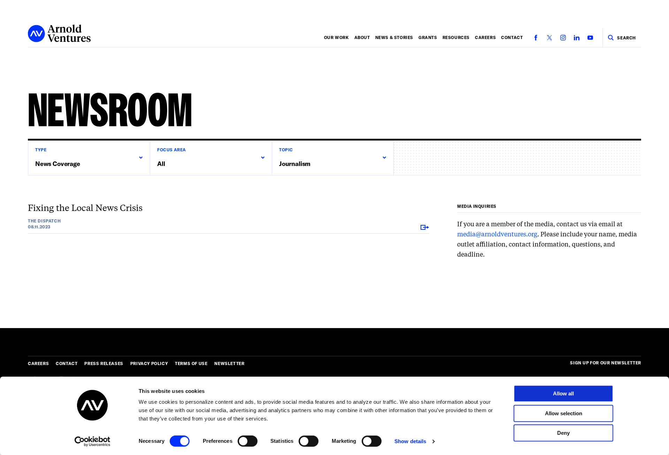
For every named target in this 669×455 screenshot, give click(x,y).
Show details (410, 441)
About (362, 37)
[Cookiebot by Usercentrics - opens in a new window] (92, 441)
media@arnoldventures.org (497, 235)
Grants (427, 37)
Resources (456, 37)
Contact (512, 37)
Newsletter (229, 363)
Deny (563, 433)
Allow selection (563, 413)
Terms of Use (191, 363)
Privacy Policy (149, 363)
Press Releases (103, 363)
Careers (485, 37)
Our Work (336, 37)
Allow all (563, 393)
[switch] (247, 441)
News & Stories (394, 37)
